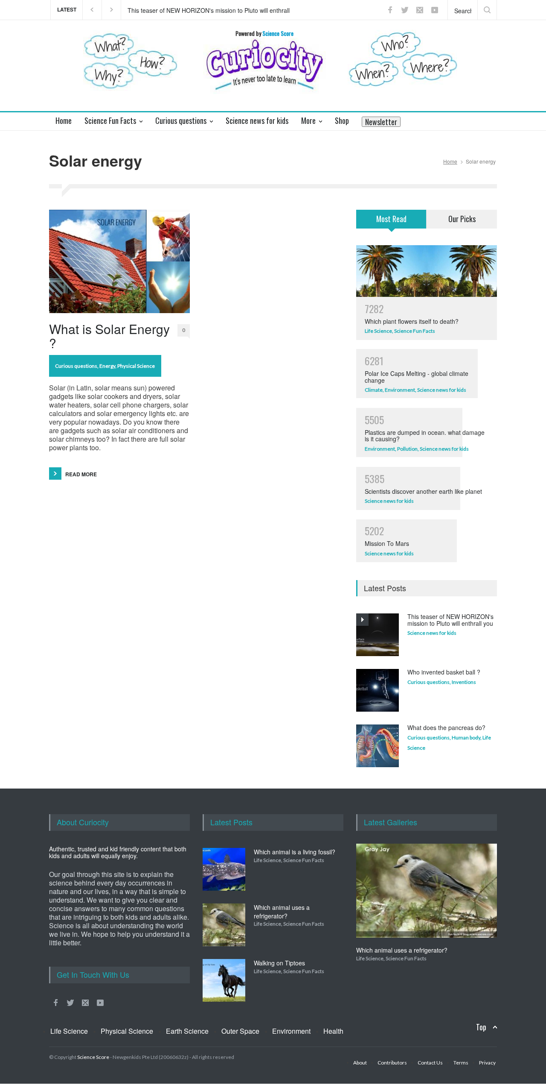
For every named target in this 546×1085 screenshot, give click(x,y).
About (360, 1062)
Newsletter (381, 122)
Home (450, 161)
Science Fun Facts (414, 331)
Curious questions (76, 366)
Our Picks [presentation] (462, 218)
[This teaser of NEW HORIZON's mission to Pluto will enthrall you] (377, 634)
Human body (466, 737)
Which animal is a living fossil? (294, 851)
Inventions (464, 682)
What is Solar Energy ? (109, 336)
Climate (374, 390)
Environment (400, 390)
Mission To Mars (387, 543)
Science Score (93, 1057)
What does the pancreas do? (446, 727)
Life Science (378, 331)
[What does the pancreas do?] (377, 745)
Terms (460, 1062)
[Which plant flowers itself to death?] (426, 271)
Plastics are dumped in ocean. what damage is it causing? (425, 435)
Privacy (487, 1062)
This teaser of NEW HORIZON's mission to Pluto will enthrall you (209, 9)
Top (481, 1027)
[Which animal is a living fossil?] (224, 869)
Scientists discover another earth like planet (423, 491)
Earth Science (187, 1031)
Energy (107, 366)
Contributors (392, 1062)
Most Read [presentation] (391, 218)
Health (333, 1031)
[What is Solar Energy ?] (119, 261)
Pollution (407, 449)
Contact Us (430, 1062)
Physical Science (136, 366)
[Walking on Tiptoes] (224, 980)
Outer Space (240, 1031)
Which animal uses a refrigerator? (282, 911)
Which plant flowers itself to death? (412, 321)
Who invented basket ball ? (443, 672)
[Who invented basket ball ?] (377, 690)
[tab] (391, 224)
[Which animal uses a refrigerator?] (224, 924)
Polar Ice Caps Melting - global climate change (416, 376)
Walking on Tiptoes (279, 963)
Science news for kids (441, 390)
